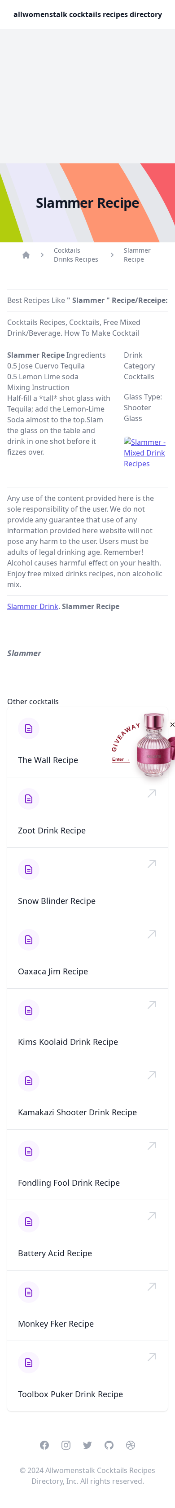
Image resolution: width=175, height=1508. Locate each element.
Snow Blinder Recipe (57, 900)
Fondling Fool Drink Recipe (69, 1182)
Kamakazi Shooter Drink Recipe (77, 1112)
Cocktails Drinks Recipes (76, 254)
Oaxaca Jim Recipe (53, 971)
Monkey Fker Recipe (56, 1323)
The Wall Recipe (48, 759)
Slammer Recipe (137, 254)
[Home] (26, 254)
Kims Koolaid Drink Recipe (68, 1041)
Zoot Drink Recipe (52, 830)
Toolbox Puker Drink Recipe (70, 1394)
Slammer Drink (32, 606)
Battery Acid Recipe (55, 1253)
